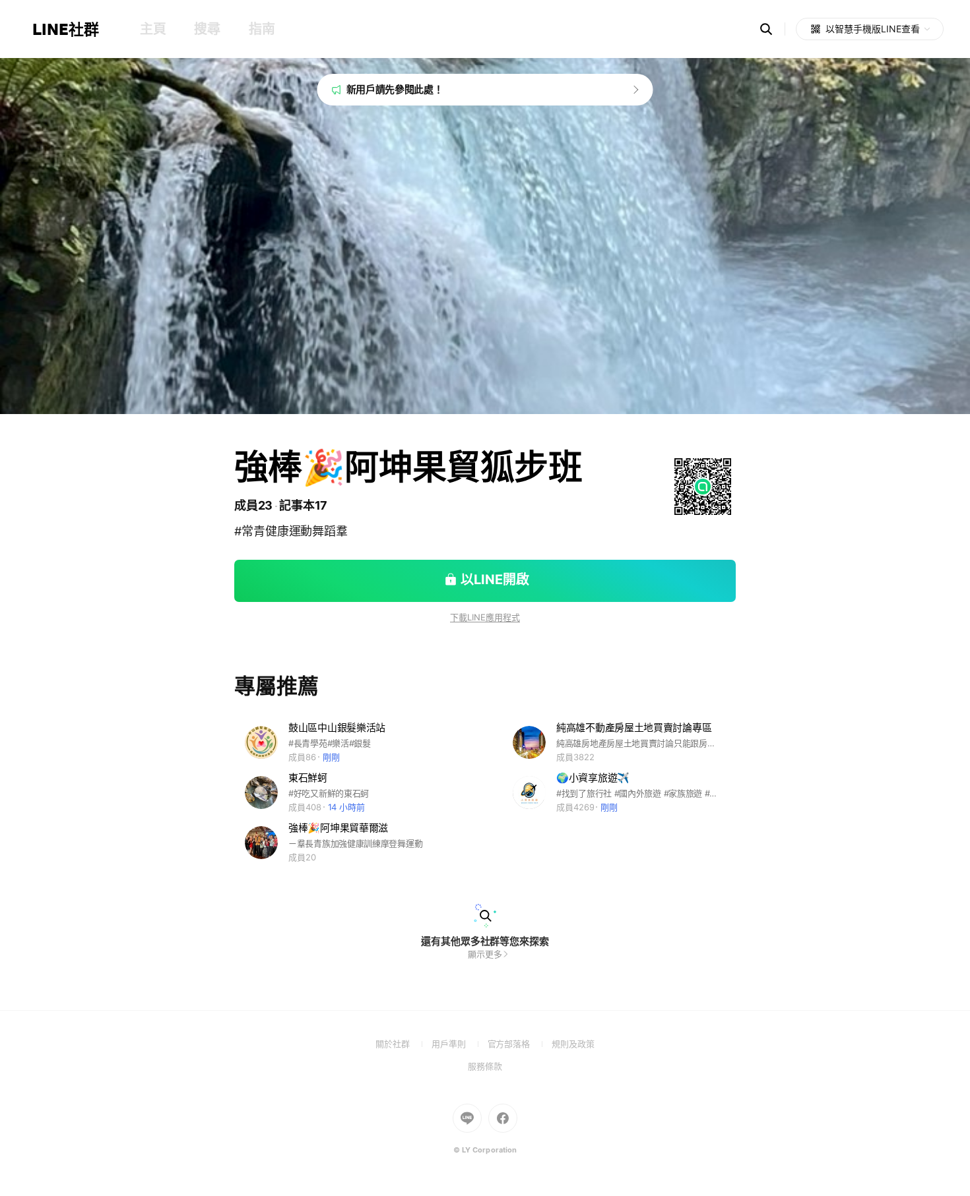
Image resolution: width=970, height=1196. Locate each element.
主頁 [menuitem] (153, 29)
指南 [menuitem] (262, 29)
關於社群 (403, 1043)
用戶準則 (460, 1043)
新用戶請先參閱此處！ (394, 89)
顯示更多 (485, 954)
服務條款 (485, 1066)
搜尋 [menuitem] (207, 29)
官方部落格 (520, 1043)
